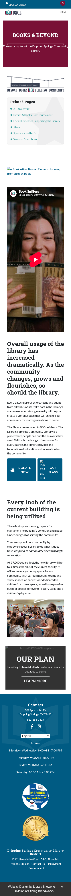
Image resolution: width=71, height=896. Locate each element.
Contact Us (38, 863)
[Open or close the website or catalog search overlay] (62, 3)
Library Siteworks (44, 886)
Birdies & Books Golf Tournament (33, 115)
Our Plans (53, 470)
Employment (54, 863)
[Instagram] (39, 726)
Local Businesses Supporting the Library (36, 121)
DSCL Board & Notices (25, 859)
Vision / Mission (20, 863)
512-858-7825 (35, 719)
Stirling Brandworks (41, 891)
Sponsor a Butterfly (25, 133)
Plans (16, 127)
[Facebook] (32, 726)
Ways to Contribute (25, 139)
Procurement (36, 868)
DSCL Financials (50, 859)
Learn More (35, 681)
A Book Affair (21, 108)
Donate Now (24, 470)
